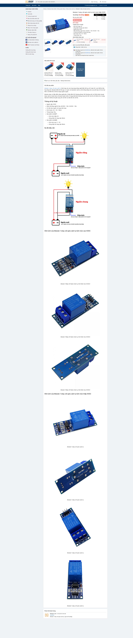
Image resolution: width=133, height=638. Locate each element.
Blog (39, 5)
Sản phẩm (34, 5)
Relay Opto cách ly (70, 8)
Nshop (44, 8)
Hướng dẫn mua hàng (30, 50)
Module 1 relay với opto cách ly (52, 88)
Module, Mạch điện (52, 8)
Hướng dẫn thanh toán (31, 52)
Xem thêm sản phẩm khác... (80, 69)
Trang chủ (28, 5)
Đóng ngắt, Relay (61, 8)
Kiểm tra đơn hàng (30, 54)
